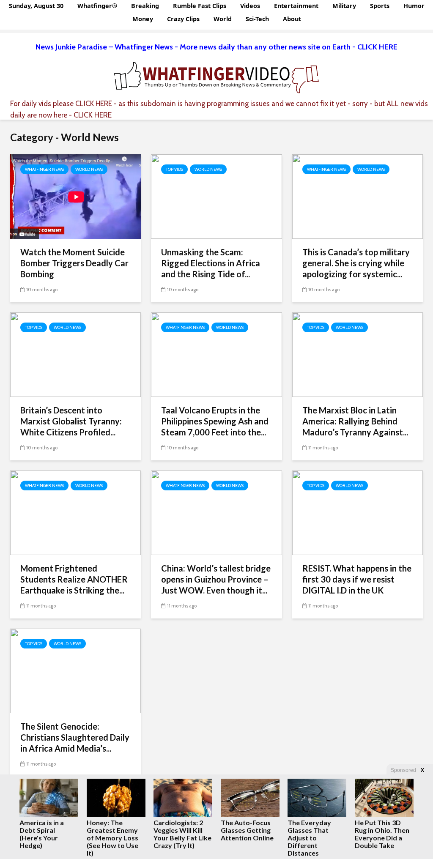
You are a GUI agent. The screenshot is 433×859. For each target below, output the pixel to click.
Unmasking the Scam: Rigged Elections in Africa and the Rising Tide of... (210, 263)
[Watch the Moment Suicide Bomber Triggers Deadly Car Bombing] (75, 196)
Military (344, 6)
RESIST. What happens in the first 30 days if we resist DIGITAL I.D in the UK (356, 579)
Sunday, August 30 (36, 6)
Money (142, 19)
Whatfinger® (97, 6)
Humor (414, 6)
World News (89, 169)
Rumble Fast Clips (199, 6)
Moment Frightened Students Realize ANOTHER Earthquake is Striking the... (74, 579)
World (223, 19)
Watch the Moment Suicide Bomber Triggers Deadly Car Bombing (74, 263)
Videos (250, 6)
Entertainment (296, 6)
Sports (379, 6)
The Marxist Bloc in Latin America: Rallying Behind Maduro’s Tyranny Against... (355, 421)
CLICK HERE (93, 103)
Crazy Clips (183, 19)
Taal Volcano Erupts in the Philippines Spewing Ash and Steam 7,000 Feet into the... (215, 421)
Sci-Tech (257, 19)
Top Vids (174, 169)
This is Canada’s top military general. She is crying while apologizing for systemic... (356, 263)
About (292, 19)
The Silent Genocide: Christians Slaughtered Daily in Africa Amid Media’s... (74, 737)
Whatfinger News (44, 169)
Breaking (145, 6)
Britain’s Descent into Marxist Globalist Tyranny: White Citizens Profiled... (71, 421)
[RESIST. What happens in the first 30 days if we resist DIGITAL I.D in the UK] (357, 512)
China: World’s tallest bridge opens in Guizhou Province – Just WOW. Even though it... (216, 579)
